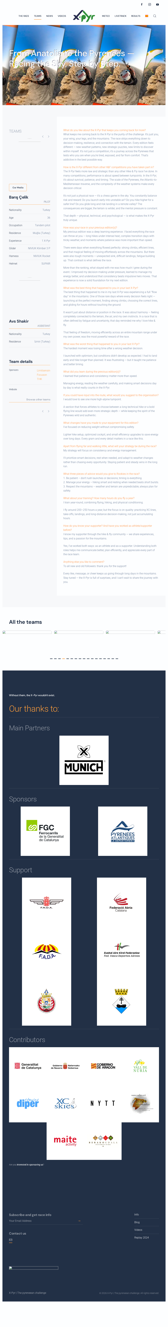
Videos (62, 15)
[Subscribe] (79, 1221)
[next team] (48, 136)
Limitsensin (43, 370)
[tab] (51, 658)
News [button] (49, 15)
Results (135, 15)
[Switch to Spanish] (146, 16)
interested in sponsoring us (30, 1164)
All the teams (25, 622)
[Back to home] (84, 16)
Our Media (17, 187)
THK (39, 379)
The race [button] (24, 15)
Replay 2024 (141, 1237)
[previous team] (42, 136)
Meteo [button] (106, 15)
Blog (137, 1222)
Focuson (42, 374)
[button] (154, 16)
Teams (37, 15)
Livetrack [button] (120, 15)
